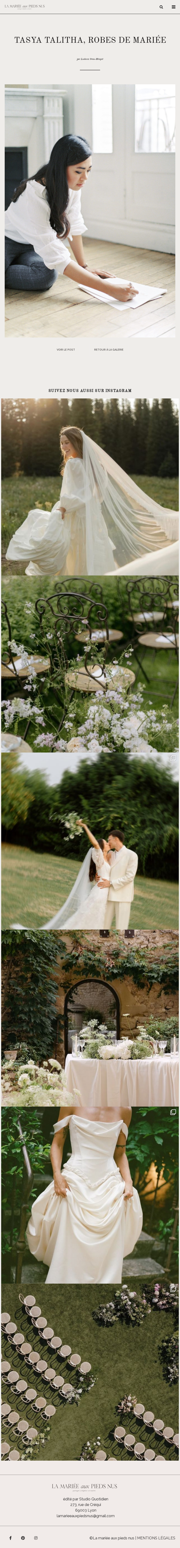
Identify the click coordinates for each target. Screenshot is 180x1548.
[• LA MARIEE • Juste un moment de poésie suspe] (90, 486)
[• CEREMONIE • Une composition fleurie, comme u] (90, 664)
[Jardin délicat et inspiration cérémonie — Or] (90, 1372)
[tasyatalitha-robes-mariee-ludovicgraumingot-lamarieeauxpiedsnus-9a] (90, 210)
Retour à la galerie (109, 349)
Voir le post (66, 349)
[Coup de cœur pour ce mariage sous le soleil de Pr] (90, 1195)
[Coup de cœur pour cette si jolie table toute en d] (90, 1018)
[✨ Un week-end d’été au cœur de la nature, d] (90, 841)
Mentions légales (156, 1538)
